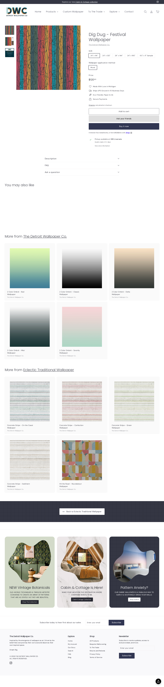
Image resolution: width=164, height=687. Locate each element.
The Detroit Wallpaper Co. (99, 45)
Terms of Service (96, 657)
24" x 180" (131, 55)
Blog (69, 657)
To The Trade (95, 11)
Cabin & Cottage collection (86, 2)
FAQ (47, 165)
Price (91, 75)
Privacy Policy (95, 654)
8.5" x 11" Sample (146, 55)
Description (51, 158)
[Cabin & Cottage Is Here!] (82, 561)
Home (38, 11)
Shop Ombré (134, 599)
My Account (72, 644)
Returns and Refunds (97, 651)
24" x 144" (119, 55)
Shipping (92, 105)
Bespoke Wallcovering (98, 644)
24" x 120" (106, 55)
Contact (129, 11)
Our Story (71, 647)
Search (70, 651)
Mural (93, 67)
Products (51, 11)
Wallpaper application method (102, 63)
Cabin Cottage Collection (82, 599)
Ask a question (52, 172)
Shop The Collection (29, 602)
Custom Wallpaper (73, 11)
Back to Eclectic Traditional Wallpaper (83, 511)
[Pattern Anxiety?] (134, 561)
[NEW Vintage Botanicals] (29, 561)
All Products (94, 641)
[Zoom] (48, 57)
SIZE (90, 51)
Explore (114, 11)
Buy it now (124, 126)
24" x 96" (94, 55)
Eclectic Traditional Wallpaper (48, 369)
